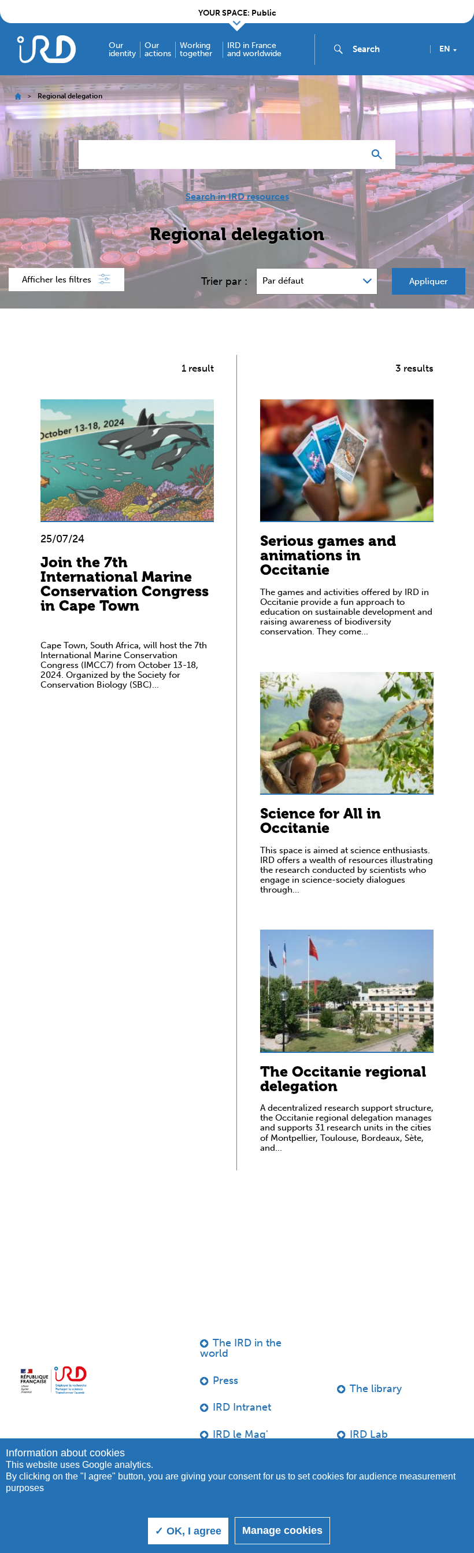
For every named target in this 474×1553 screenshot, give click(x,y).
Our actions (158, 50)
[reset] (350, 154)
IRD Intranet (242, 1407)
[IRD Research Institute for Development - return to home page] (53, 1380)
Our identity (122, 50)
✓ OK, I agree (188, 1531)
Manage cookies (282, 1530)
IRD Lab (369, 1434)
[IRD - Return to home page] (46, 49)
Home (17, 96)
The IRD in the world (241, 1348)
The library (376, 1388)
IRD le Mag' (240, 1434)
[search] (387, 49)
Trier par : (224, 281)
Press (225, 1380)
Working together (196, 50)
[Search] (379, 154)
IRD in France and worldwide (254, 50)
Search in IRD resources (237, 196)
